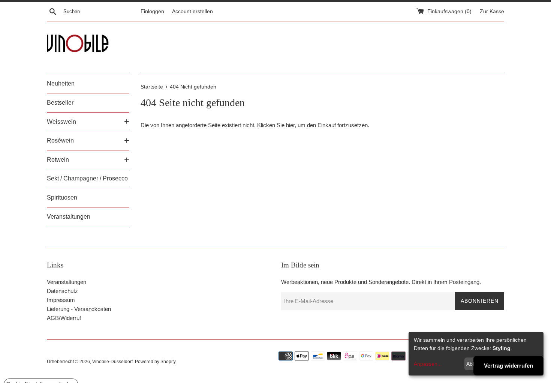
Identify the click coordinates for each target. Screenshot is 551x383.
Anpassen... (428, 364)
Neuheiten (61, 83)
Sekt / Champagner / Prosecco (87, 178)
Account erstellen (192, 11)
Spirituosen (62, 197)
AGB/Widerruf (64, 318)
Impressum (61, 300)
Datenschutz (62, 291)
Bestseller (60, 102)
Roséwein (60, 140)
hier (290, 125)
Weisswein (61, 122)
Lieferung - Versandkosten (79, 309)
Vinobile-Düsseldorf (112, 361)
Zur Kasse (492, 11)
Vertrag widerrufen (508, 365)
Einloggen (152, 11)
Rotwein (58, 159)
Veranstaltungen (68, 216)
